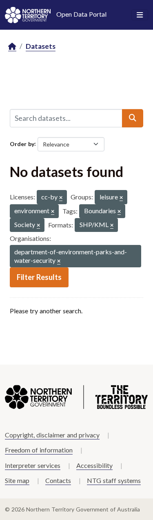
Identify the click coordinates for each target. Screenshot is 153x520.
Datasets (40, 46)
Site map (17, 480)
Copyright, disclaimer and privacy (52, 435)
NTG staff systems (114, 480)
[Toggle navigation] (139, 15)
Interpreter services (32, 465)
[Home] (12, 46)
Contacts (58, 480)
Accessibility (94, 465)
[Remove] (60, 198)
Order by (22, 143)
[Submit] (132, 118)
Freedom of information (39, 450)
